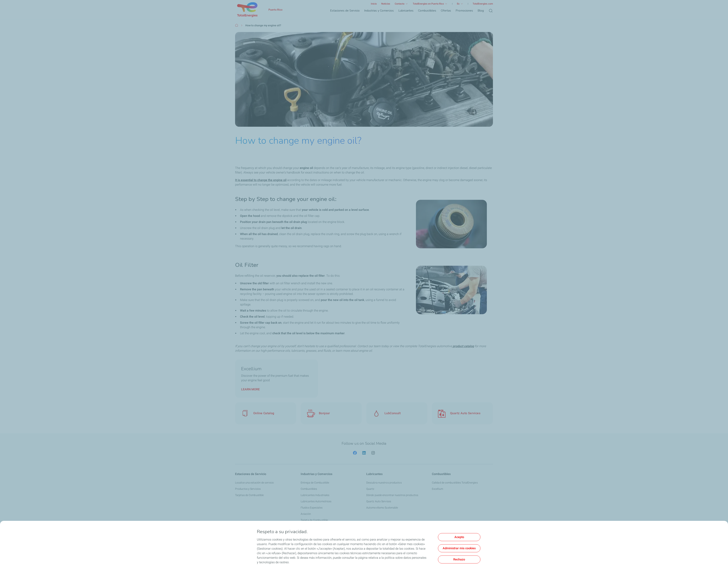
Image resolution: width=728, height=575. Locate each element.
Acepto (459, 537)
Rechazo (459, 559)
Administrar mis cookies (459, 548)
